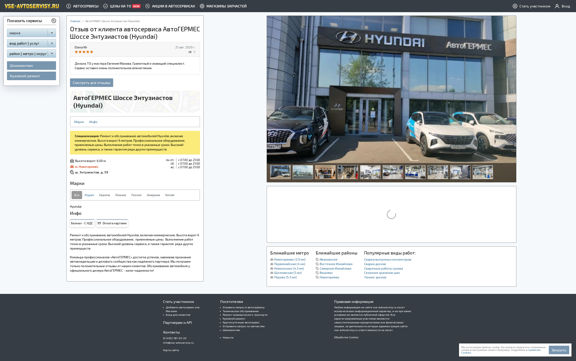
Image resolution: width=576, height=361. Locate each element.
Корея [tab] (89, 195)
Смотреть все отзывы (91, 82)
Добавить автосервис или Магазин (183, 309)
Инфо (93, 122)
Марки (79, 122)
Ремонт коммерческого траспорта (245, 314)
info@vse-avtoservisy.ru (178, 342)
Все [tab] (76, 195)
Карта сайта (171, 350)
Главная (75, 21)
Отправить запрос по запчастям (244, 326)
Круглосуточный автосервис (241, 322)
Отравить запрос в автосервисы (244, 307)
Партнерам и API (177, 322)
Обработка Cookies (346, 337)
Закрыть (559, 350)
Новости (228, 337)
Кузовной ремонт (25, 76)
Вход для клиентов (178, 314)
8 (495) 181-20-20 (175, 338)
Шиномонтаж (21, 65)
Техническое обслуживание (241, 311)
